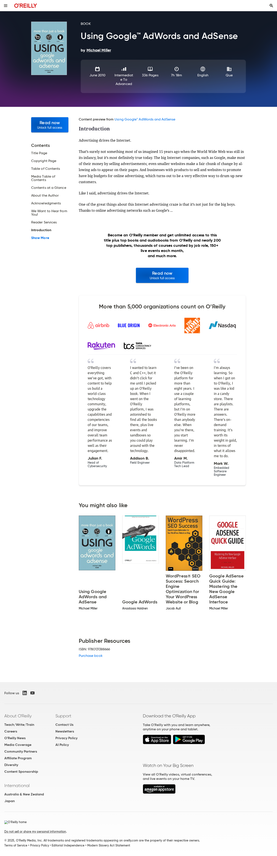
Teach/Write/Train (19, 724)
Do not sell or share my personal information (35, 832)
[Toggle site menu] (5, 5)
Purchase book (91, 656)
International (17, 785)
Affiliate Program (18, 758)
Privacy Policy (66, 738)
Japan (9, 801)
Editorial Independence (68, 845)
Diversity (11, 765)
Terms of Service (15, 845)
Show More (40, 238)
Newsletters (64, 731)
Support (63, 715)
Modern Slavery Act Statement (108, 845)
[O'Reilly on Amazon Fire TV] (159, 792)
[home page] (25, 5)
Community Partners (20, 751)
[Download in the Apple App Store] (157, 743)
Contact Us (64, 724)
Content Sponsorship (21, 771)
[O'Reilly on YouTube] (32, 693)
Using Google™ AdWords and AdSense (144, 119)
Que (229, 75)
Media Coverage (17, 744)
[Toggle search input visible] (271, 5)
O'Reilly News (15, 738)
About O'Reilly (18, 715)
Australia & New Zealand (24, 794)
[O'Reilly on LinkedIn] (25, 693)
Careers (10, 731)
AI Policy (62, 744)
